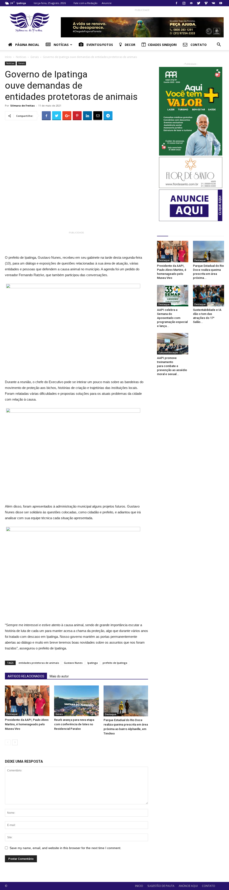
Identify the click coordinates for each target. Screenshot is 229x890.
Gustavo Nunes (73, 662)
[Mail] (191, 3)
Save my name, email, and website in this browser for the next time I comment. (65, 848)
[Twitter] (198, 3)
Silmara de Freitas (22, 105)
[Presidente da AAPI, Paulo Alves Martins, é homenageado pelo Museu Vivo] (27, 700)
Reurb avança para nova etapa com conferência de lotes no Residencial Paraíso (74, 724)
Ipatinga (92, 662)
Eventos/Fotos (99, 45)
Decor (129, 45)
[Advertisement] (90, 246)
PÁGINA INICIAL (26, 45)
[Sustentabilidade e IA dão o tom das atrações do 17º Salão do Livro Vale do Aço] (208, 295)
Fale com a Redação (86, 3)
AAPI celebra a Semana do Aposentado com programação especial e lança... (172, 318)
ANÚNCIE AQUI (188, 886)
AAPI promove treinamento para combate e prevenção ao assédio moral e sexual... (172, 366)
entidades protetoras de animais (39, 662)
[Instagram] (183, 3)
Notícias (61, 45)
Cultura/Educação (168, 352)
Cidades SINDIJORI (162, 45)
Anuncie (107, 3)
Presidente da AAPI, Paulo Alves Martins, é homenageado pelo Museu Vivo (27, 724)
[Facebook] (176, 3)
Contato (198, 45)
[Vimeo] (206, 3)
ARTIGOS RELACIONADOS (26, 676)
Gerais (34, 57)
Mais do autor (59, 676)
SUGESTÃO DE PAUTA (160, 886)
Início (8, 57)
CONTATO (208, 886)
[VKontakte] (213, 3)
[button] (218, 45)
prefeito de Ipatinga (115, 662)
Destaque (11, 714)
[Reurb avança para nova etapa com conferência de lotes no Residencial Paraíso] (76, 700)
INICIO (139, 886)
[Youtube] (220, 3)
